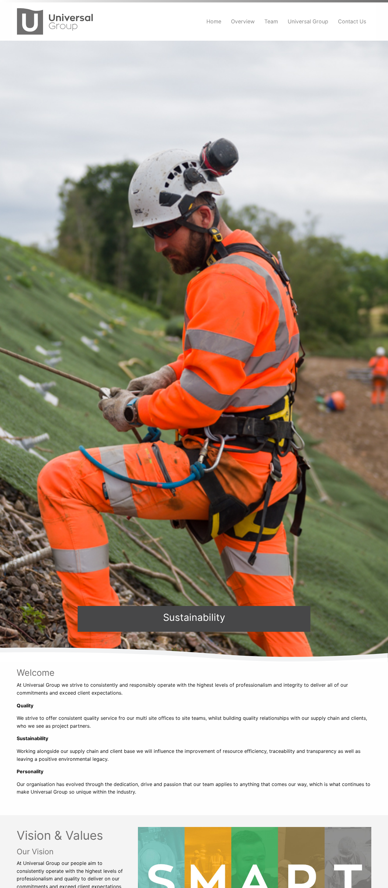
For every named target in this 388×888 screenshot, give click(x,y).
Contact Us (352, 21)
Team (271, 21)
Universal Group (308, 21)
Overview (243, 21)
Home (213, 21)
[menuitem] (214, 21)
